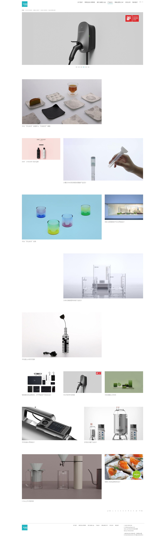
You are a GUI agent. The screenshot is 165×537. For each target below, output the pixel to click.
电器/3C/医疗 (36, 10)
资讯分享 (128, 2)
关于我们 (80, 2)
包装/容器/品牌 (51, 10)
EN (142, 1)
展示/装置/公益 (101, 2)
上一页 (109, 510)
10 (136, 510)
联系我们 (135, 2)
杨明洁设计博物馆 (90, 2)
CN (140, 1)
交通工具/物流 (44, 10)
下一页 (140, 510)
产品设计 (110, 2)
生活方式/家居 (28, 10)
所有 (23, 10)
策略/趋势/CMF (119, 2)
